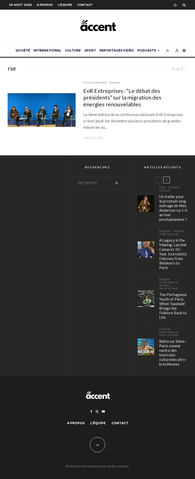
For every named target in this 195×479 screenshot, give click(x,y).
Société (22, 50)
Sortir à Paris (168, 288)
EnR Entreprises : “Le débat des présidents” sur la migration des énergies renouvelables (122, 98)
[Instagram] (97, 411)
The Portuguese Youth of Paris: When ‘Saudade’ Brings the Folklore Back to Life (173, 306)
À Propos (45, 5)
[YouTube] (103, 411)
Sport (90, 50)
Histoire (178, 231)
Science (114, 82)
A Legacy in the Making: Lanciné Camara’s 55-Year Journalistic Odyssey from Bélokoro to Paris (173, 254)
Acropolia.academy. (116, 466)
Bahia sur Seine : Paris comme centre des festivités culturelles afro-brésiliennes (173, 352)
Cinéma (174, 187)
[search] (117, 183)
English (164, 231)
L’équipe (65, 5)
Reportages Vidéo (117, 50)
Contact (85, 5)
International (47, 50)
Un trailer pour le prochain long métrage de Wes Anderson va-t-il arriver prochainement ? (173, 208)
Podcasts (146, 50)
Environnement (95, 82)
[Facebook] (91, 411)
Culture (73, 50)
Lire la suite (93, 138)
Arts (162, 187)
